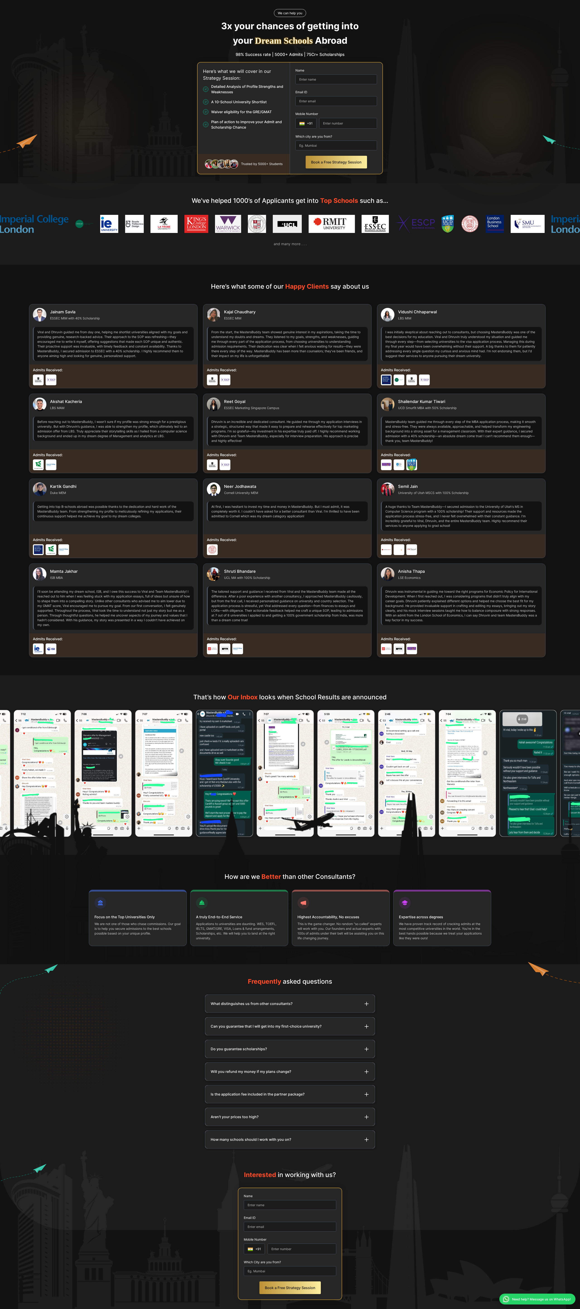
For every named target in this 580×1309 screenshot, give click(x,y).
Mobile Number (306, 114)
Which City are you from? (262, 1262)
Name (299, 70)
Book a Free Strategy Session (336, 162)
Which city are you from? (313, 136)
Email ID (301, 92)
